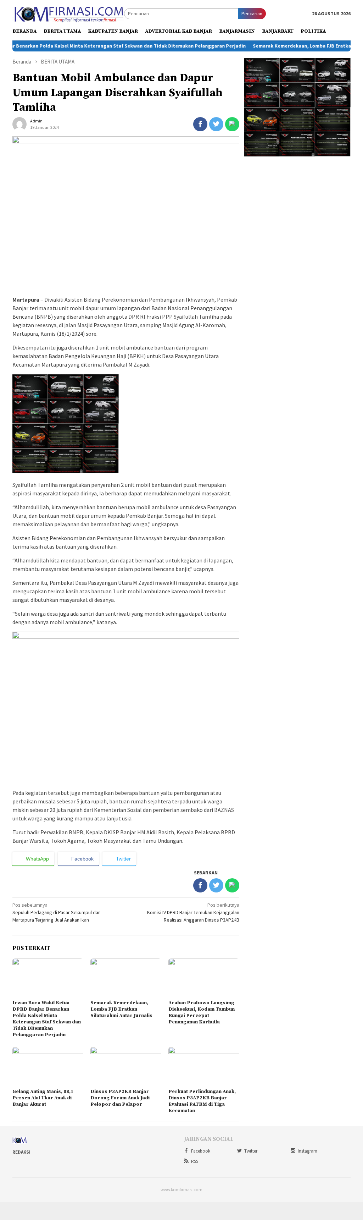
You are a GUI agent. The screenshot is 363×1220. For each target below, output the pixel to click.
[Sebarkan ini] (200, 124)
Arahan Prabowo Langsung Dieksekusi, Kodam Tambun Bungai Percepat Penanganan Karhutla (201, 1012)
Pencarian (251, 13)
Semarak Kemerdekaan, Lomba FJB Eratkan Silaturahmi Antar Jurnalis (121, 1009)
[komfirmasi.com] (68, 13)
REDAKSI (21, 1152)
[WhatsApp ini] (232, 124)
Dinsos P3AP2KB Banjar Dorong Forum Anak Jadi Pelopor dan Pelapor (120, 1098)
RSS (194, 1161)
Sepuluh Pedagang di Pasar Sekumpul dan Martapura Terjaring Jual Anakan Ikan (56, 912)
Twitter (250, 1151)
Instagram (307, 1151)
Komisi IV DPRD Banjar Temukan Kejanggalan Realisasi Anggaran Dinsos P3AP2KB (193, 912)
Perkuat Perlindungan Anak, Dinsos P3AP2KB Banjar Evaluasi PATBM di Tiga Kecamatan (202, 1101)
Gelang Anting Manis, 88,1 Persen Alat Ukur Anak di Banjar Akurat (42, 1098)
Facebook (200, 1151)
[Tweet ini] (216, 124)
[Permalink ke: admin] (19, 123)
